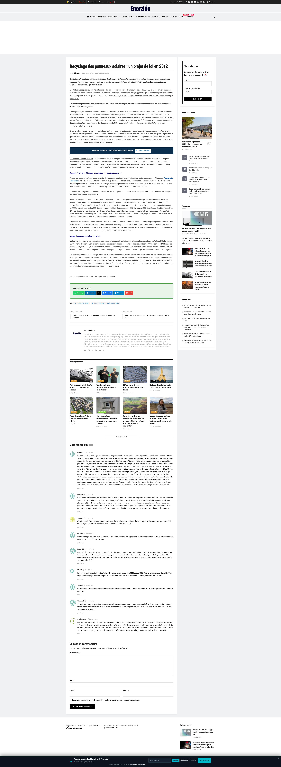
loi (75, 303)
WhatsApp (79, 293)
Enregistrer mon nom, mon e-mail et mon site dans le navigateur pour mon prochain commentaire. (106, 700)
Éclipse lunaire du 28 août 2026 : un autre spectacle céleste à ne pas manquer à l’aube (199, 180)
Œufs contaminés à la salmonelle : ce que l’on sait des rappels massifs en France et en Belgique (199, 191)
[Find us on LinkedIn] (198, 2)
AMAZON (115, 728)
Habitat (165, 17)
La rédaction (75, 73)
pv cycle (94, 303)
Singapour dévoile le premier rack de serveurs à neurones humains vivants (203, 263)
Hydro (154, 380)
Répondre (81, 488)
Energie (101, 17)
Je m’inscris (203, 760)
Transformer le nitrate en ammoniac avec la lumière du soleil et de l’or (106, 387)
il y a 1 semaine (102, 393)
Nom (72, 680)
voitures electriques (113, 303)
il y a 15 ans (89, 453)
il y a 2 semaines (75, 424)
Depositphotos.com (93, 725)
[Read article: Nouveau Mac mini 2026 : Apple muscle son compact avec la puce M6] (197, 218)
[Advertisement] (140, 37)
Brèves (186, 223)
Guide (182, 16)
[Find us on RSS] (203, 2)
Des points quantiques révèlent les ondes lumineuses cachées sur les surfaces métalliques (196, 327)
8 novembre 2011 (87, 73)
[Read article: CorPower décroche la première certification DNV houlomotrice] (161, 374)
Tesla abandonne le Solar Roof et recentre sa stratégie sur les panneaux (81, 387)
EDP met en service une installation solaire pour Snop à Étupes (133, 387)
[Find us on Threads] (201, 2)
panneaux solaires (83, 303)
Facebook (107, 293)
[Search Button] (214, 17)
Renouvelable (113, 17)
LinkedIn (91, 293)
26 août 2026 (199, 234)
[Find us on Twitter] (189, 2)
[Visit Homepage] (140, 8)
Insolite (173, 17)
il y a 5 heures (75, 393)
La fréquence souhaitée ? (192, 88)
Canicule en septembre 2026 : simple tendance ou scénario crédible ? (192, 144)
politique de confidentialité (138, 764)
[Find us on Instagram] (192, 2)
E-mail (73, 690)
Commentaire (75, 653)
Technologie (127, 17)
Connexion (212, 2)
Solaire (106, 73)
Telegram (119, 293)
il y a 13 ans (93, 619)
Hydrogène (101, 411)
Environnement (142, 17)
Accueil (93, 17)
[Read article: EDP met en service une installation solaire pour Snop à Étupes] (135, 374)
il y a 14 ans (89, 585)
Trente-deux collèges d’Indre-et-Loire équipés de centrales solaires (81, 418)
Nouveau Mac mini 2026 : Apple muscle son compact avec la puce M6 (203, 732)
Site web (126, 690)
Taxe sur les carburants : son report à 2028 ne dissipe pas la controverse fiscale (199, 158)
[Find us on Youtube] (195, 2)
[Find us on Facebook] (186, 2)
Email (130, 293)
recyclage (102, 303)
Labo (189, 16)
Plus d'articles (121, 436)
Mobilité (155, 17)
